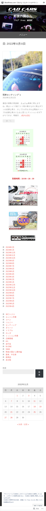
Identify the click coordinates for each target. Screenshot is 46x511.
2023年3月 (10, 277)
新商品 (8, 357)
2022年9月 (10, 293)
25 (35, 412)
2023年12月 (10, 253)
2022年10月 (10, 290)
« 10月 (19, 424)
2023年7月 (10, 266)
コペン (8, 320)
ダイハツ (9, 328)
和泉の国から (23, 16)
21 (11, 412)
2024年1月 (10, 250)
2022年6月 (10, 301)
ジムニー (9, 322)
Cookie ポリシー (9, 502)
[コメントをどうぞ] (7, 121)
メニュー (23, 35)
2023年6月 (10, 269)
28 (11, 418)
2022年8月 (10, 295)
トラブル (9, 330)
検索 (4, 368)
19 (40, 407)
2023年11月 (10, 255)
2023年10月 (10, 258)
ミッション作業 (12, 336)
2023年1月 (10, 282)
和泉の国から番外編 (14, 352)
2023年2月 (10, 279)
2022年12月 (10, 285)
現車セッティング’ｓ (12, 95)
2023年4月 (10, 274)
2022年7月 (10, 298)
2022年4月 (10, 306)
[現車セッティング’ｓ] (10, 121)
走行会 (8, 344)
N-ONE (9, 346)
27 (6, 418)
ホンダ (8, 333)
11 (35, 401)
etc (7, 341)
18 (35, 407)
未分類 (8, 360)
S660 (8, 349)
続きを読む (25, 115)
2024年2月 (10, 247)
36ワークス (10, 314)
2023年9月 (10, 261)
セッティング (11, 325)
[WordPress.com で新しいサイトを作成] (23, 2)
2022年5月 (10, 304)
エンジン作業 (11, 317)
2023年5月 (10, 271)
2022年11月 (10, 287)
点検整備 (9, 338)
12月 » (26, 424)
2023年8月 (10, 263)
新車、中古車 (11, 354)
